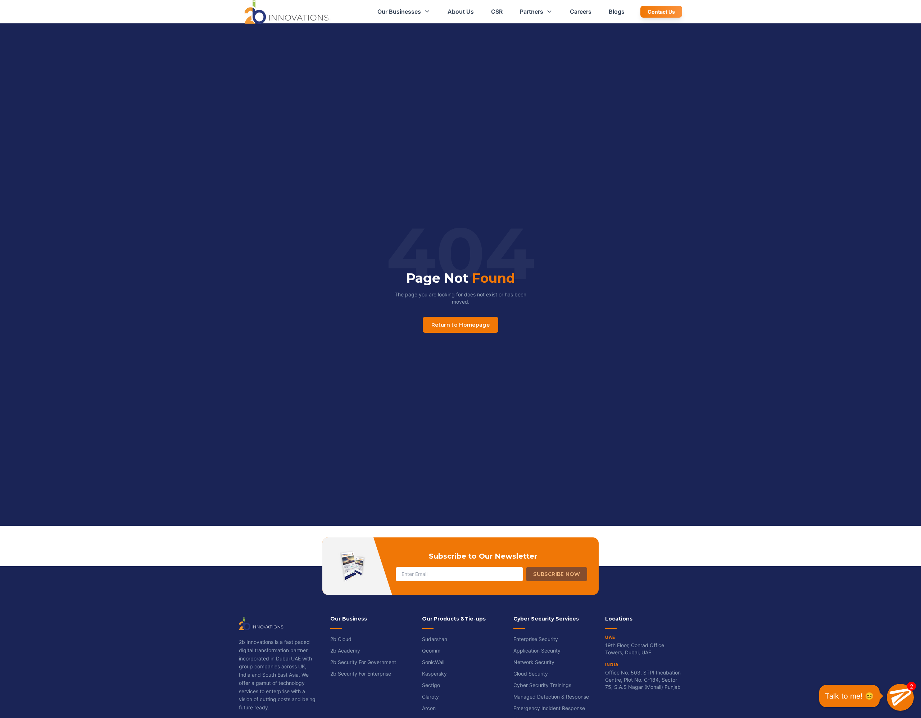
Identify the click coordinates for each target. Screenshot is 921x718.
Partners (531, 11)
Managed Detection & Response (551, 697)
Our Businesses (399, 11)
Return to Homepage (460, 325)
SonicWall (433, 662)
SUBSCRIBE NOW (556, 574)
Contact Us (661, 12)
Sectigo (431, 685)
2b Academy (345, 650)
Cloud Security (530, 674)
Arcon (429, 708)
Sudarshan (434, 639)
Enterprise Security (535, 639)
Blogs (617, 11)
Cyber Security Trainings (542, 685)
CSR (497, 11)
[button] (900, 697)
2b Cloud (340, 639)
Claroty (430, 697)
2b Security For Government (363, 662)
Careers (580, 11)
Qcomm (431, 650)
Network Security (533, 662)
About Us (461, 11)
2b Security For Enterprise (360, 674)
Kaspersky (434, 674)
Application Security (537, 650)
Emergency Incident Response (549, 708)
